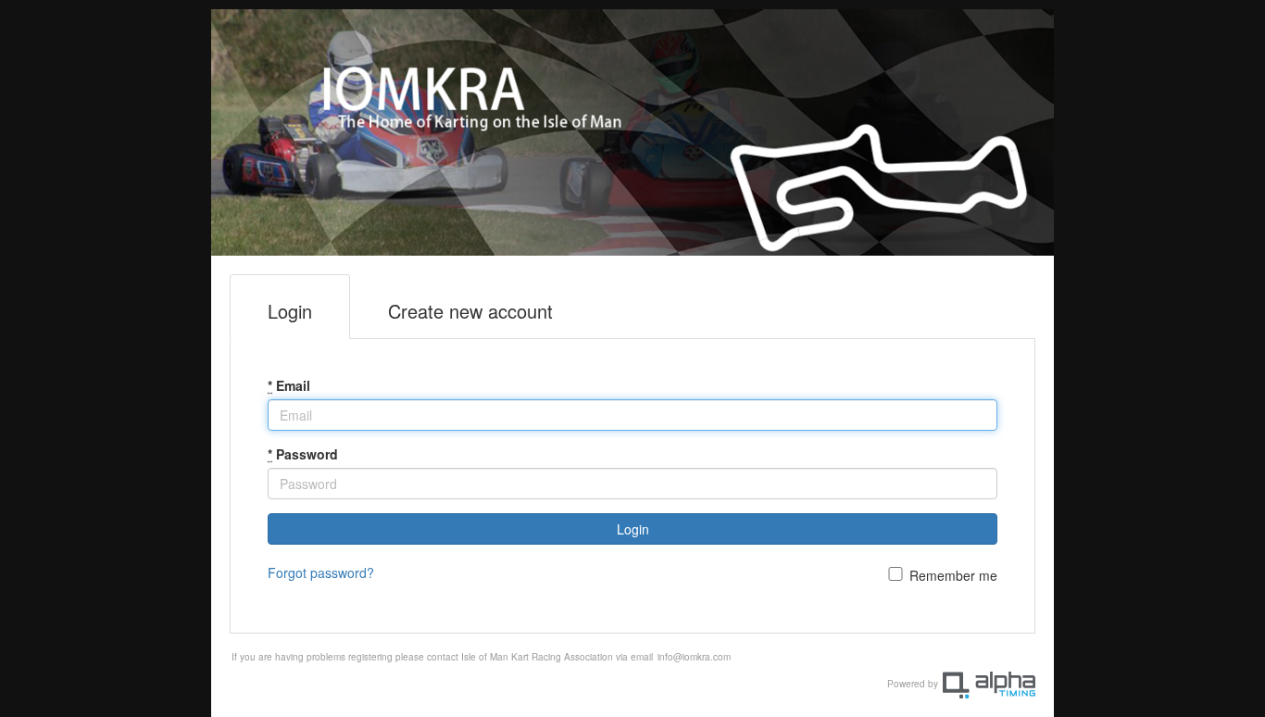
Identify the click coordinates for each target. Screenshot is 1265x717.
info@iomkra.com (694, 656)
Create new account (470, 310)
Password (303, 454)
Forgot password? (321, 572)
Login (290, 310)
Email (289, 385)
